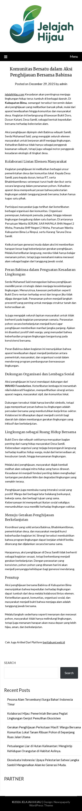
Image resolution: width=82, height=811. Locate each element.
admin (63, 84)
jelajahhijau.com (14, 94)
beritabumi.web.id (54, 642)
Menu (74, 56)
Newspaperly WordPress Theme (49, 803)
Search (10, 662)
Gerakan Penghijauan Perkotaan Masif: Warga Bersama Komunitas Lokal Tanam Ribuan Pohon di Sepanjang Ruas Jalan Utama (44, 732)
